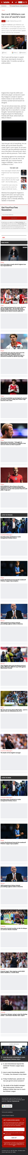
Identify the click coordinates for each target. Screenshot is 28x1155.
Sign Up (14, 1138)
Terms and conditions (7, 1112)
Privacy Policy (19, 1143)
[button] (2, 2)
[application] (14, 129)
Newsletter (23, 52)
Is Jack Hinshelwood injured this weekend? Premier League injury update (13, 1066)
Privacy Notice (21, 223)
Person (3, 10)
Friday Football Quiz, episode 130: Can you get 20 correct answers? (14, 1080)
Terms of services (19, 222)
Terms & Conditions (12, 1144)
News (3, 21)
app (8, 21)
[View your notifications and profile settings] (12, 2)
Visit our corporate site (13, 1101)
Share (5, 52)
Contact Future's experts (8, 1115)
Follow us (16, 52)
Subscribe (20, 2)
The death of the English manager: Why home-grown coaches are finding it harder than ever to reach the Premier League (14, 1088)
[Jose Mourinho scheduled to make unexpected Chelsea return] (14, 1054)
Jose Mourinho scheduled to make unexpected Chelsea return (14, 1058)
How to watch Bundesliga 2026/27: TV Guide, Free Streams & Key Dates (15, 1073)
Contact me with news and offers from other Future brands (14, 1133)
